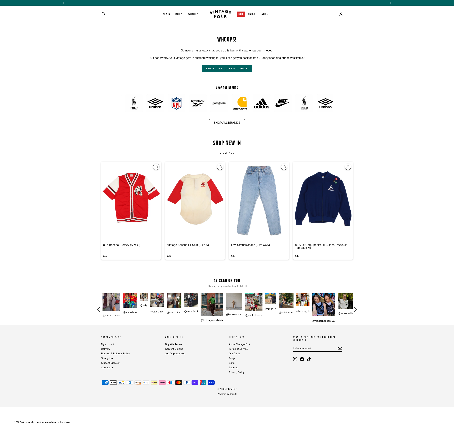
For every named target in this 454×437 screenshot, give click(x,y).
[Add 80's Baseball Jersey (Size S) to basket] (156, 167)
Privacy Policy (236, 372)
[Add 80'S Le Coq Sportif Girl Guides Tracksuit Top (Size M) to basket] (348, 167)
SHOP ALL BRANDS (227, 122)
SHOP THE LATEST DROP (227, 68)
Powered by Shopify (227, 394)
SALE (241, 14)
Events (264, 14)
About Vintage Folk (239, 344)
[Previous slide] (63, 3)
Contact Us (107, 367)
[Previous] (98, 309)
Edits (231, 363)
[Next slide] (391, 3)
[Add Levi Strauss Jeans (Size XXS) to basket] (284, 167)
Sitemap (233, 367)
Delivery (105, 349)
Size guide (107, 358)
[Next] (356, 309)
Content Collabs (174, 349)
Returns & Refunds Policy (115, 353)
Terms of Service (238, 349)
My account (107, 344)
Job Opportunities (175, 353)
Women (192, 14)
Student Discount (110, 363)
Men (177, 14)
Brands (251, 14)
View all (227, 153)
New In (166, 14)
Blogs (232, 358)
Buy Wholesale (173, 344)
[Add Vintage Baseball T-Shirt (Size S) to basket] (220, 167)
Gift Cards (234, 353)
